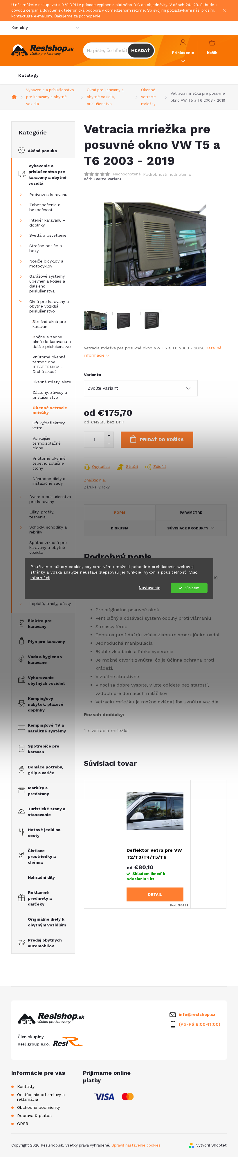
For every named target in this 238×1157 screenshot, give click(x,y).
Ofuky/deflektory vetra (49, 425)
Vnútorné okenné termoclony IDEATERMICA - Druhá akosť (49, 364)
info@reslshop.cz (197, 1014)
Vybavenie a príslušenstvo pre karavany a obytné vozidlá (47, 175)
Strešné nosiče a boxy (45, 248)
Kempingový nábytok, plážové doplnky (45, 704)
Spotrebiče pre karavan (43, 749)
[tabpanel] (155, 844)
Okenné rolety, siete (52, 382)
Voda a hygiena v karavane (45, 659)
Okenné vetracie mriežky (50, 410)
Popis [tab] (120, 513)
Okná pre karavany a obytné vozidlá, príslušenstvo (49, 306)
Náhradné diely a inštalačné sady (49, 481)
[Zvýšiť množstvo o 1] (108, 436)
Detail (155, 894)
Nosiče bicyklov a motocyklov (46, 263)
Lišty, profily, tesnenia (41, 514)
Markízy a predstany (38, 791)
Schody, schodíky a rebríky (48, 529)
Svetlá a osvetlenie (47, 235)
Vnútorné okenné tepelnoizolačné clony (49, 463)
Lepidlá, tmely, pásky (50, 603)
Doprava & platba (34, 1115)
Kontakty (19, 28)
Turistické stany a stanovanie (46, 811)
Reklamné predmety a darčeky (40, 898)
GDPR (22, 1123)
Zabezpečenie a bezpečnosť (44, 207)
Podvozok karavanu (48, 194)
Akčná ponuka (42, 150)
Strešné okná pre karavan (49, 324)
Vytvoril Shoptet (211, 1145)
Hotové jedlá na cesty (44, 832)
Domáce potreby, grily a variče (45, 770)
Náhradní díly (41, 877)
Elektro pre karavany (40, 623)
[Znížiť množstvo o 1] (108, 444)
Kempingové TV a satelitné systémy (47, 728)
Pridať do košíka (162, 439)
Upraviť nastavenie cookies (136, 1145)
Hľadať (140, 50)
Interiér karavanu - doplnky (47, 222)
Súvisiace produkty (187, 528)
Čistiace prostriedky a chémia (42, 856)
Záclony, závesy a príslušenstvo (50, 395)
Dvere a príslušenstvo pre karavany (50, 499)
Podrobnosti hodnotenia (167, 174)
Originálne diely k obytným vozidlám (47, 922)
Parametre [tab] (191, 513)
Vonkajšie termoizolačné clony (47, 443)
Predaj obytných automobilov (45, 943)
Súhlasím (192, 587)
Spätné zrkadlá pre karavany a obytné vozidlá (48, 547)
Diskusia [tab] (119, 528)
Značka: (95, 480)
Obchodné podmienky (38, 1107)
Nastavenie (149, 588)
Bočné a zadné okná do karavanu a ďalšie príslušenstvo (52, 342)
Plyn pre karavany (46, 641)
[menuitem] (28, 75)
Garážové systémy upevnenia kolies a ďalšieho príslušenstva (47, 283)
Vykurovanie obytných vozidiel (46, 680)
